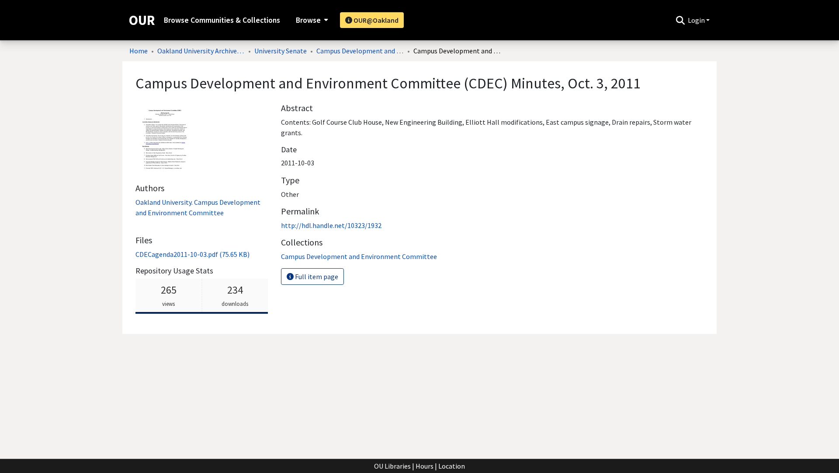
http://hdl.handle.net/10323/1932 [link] (331, 225)
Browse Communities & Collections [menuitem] (222, 20)
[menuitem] (311, 20)
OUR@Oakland (375, 20)
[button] (680, 20)
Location (451, 466)
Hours (424, 466)
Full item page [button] (316, 276)
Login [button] (697, 20)
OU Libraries (392, 466)
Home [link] (138, 50)
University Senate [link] (280, 50)
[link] (192, 254)
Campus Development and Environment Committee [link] (360, 50)
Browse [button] (308, 20)
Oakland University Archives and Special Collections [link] (201, 50)
